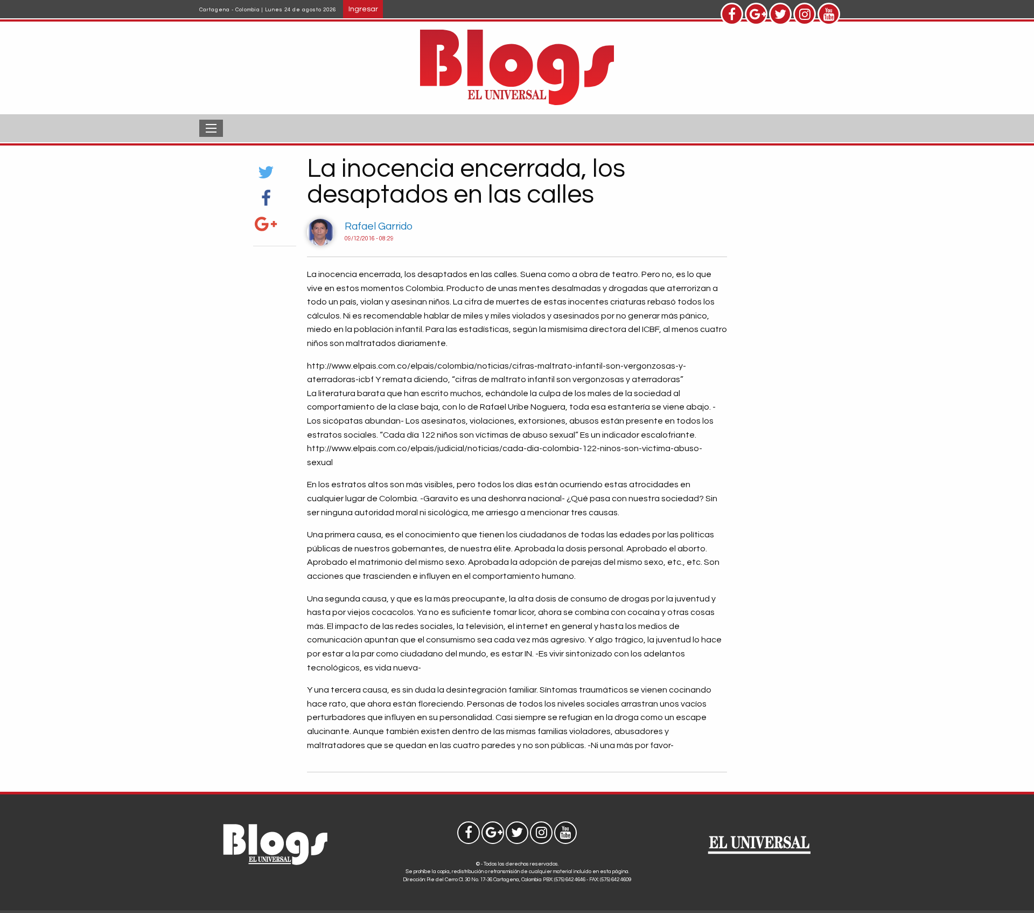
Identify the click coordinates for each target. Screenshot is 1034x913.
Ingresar (363, 9)
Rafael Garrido (379, 226)
